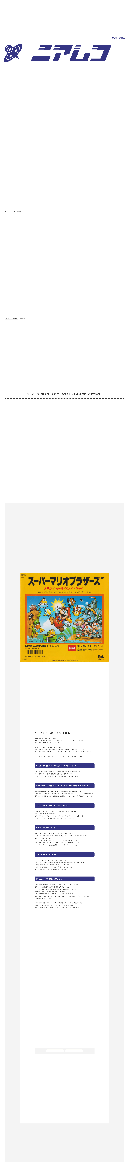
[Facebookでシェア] (74, 1051)
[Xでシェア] (55, 1051)
